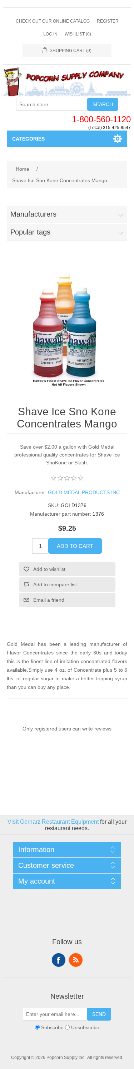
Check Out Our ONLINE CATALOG (53, 21)
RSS (76, 960)
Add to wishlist (49, 569)
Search (103, 104)
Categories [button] (28, 139)
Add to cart (75, 546)
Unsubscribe (85, 1027)
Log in (50, 34)
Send (99, 1014)
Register (108, 21)
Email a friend (48, 600)
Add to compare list (55, 584)
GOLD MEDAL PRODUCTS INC (84, 492)
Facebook (58, 960)
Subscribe (52, 1027)
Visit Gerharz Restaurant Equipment (53, 822)
